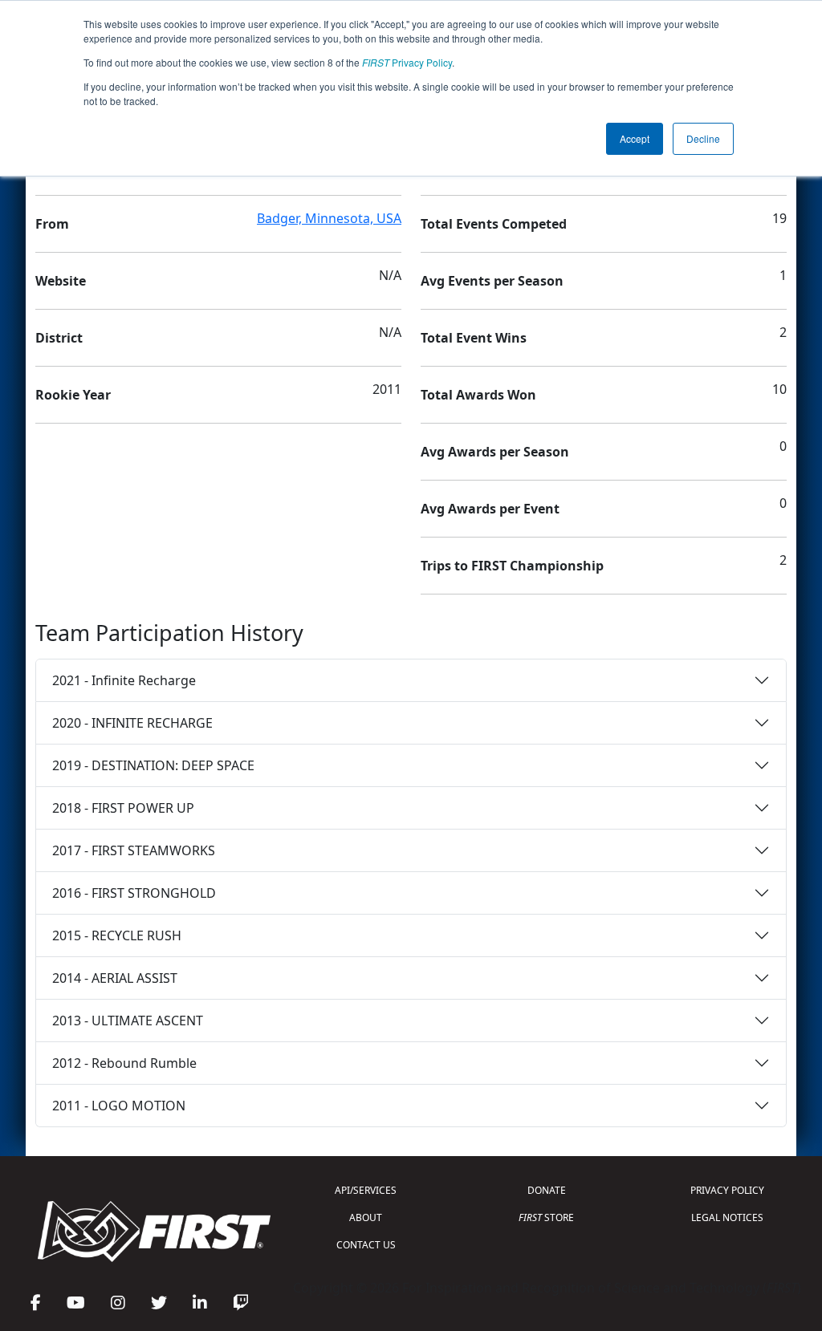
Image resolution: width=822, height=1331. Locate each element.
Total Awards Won (478, 395)
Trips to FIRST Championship (512, 565)
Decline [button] (703, 138)
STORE (546, 1217)
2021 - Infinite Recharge (124, 680)
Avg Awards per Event (490, 508)
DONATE (546, 1190)
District (59, 338)
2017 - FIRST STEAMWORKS (133, 850)
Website (60, 281)
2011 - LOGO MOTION (118, 1105)
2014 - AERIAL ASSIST (114, 978)
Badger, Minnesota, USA (329, 218)
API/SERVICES (366, 1190)
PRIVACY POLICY (727, 1190)
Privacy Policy (407, 62)
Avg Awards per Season (495, 452)
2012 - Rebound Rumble (124, 1063)
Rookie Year (73, 395)
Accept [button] (634, 138)
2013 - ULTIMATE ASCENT (127, 1020)
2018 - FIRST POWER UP (123, 808)
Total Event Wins (474, 338)
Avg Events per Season (492, 281)
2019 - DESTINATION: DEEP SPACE (153, 765)
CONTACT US (366, 1245)
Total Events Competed (494, 224)
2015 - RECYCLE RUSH (116, 935)
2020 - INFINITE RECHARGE (132, 723)
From (52, 224)
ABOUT (365, 1217)
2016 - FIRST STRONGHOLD (134, 893)
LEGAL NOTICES (727, 1217)
